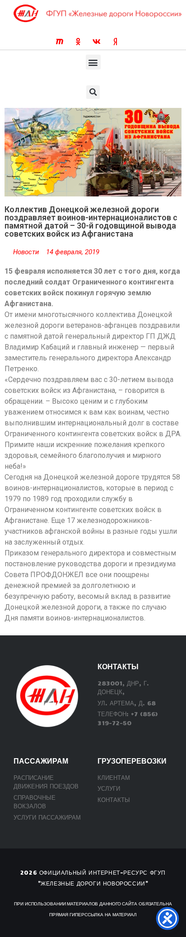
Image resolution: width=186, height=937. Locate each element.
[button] (93, 62)
